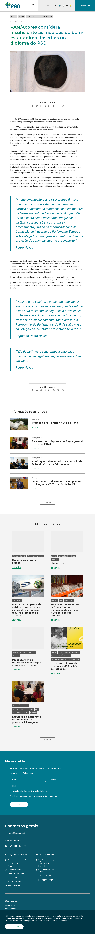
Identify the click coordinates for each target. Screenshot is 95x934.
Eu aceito (14, 927)
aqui (65, 921)
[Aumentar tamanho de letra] (54, 5)
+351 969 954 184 (14, 881)
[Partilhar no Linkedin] (49, 106)
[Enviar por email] (58, 106)
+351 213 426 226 (14, 878)
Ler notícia (16, 567)
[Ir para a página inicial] (12, 5)
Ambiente (54, 559)
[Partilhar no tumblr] (45, 106)
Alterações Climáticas (67, 556)
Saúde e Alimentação (59, 659)
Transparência (74, 659)
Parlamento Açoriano (44, 16)
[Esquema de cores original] (60, 6)
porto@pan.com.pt (45, 880)
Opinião (23, 556)
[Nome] (29, 779)
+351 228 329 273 (45, 876)
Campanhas (17, 600)
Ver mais (35, 427)
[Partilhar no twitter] (37, 106)
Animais (22, 16)
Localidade (31, 16)
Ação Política (10, 909)
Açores (13, 16)
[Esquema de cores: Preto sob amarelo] (70, 6)
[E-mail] (28, 786)
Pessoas (16, 656)
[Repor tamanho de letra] (51, 5)
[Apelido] (66, 779)
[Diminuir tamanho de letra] (48, 5)
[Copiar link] (62, 106)
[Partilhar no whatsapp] (41, 106)
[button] (85, 5)
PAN (60, 600)
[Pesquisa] (33, 5)
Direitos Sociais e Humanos (69, 652)
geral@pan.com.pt (17, 833)
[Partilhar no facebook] (32, 106)
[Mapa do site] (43, 5)
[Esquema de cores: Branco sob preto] (67, 6)
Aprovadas (24, 706)
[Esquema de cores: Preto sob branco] (63, 6)
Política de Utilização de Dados (34, 791)
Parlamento (68, 600)
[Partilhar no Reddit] (53, 106)
